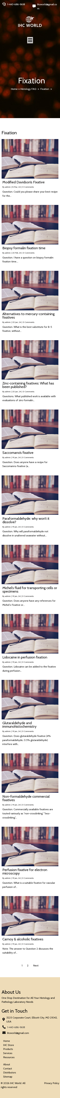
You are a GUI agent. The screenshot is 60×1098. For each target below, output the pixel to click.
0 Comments (28, 187)
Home (14, 88)
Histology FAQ (28, 88)
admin (8, 187)
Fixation (44, 88)
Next (36, 965)
